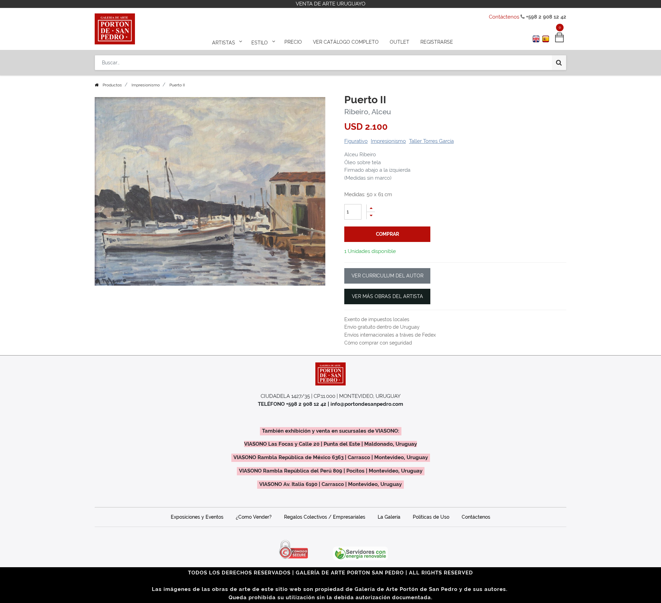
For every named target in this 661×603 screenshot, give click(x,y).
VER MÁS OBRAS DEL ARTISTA (387, 296)
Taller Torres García (431, 141)
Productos (112, 85)
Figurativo (356, 141)
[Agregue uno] (371, 208)
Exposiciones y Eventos (197, 517)
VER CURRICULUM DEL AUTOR (387, 275)
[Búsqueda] (559, 62)
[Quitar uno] (371, 215)
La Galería (389, 517)
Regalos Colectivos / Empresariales (324, 517)
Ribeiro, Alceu (367, 111)
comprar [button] (387, 234)
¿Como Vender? (254, 517)
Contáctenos (504, 17)
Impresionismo (146, 85)
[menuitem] (293, 42)
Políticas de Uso (431, 517)
